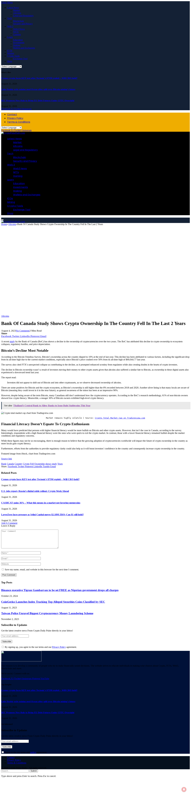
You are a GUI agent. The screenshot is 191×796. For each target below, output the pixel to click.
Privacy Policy (15, 118)
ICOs (9, 50)
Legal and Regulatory (23, 15)
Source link (6, 458)
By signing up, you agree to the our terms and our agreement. (40, 647)
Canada (10, 464)
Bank (3, 464)
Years (60, 464)
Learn (10, 37)
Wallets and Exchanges (24, 48)
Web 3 (10, 26)
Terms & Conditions (18, 122)
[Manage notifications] (184, 789)
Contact (12, 114)
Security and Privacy (23, 23)
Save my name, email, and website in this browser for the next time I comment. (42, 569)
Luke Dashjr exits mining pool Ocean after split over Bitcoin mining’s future (38, 89)
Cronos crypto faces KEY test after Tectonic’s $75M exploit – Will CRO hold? (39, 78)
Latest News (13, 7)
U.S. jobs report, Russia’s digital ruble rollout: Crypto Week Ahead (35, 491)
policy (33, 752)
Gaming (17, 34)
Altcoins (17, 13)
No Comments (23, 330)
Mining (10, 53)
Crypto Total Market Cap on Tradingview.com (120, 418)
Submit (34, 771)
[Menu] (2, 219)
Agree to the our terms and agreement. (25, 752)
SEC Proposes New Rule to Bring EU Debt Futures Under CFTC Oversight (37, 100)
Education (18, 40)
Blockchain (18, 21)
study (54, 464)
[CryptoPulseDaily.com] (13, 133)
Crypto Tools (13, 56)
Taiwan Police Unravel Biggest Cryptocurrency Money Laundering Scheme (47, 613)
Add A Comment (9, 523)
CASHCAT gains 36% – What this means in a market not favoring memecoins (40, 502)
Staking (16, 45)
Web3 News (19, 29)
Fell (32, 464)
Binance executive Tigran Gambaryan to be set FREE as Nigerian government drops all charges (59, 590)
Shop (9, 61)
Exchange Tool (20, 58)
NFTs (16, 31)
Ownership (39, 464)
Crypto (26, 464)
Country (18, 464)
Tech (9, 18)
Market (16, 10)
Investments (18, 42)
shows (48, 464)
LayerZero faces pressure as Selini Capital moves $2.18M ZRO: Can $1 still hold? (42, 514)
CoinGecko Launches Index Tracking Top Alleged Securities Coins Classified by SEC (53, 601)
